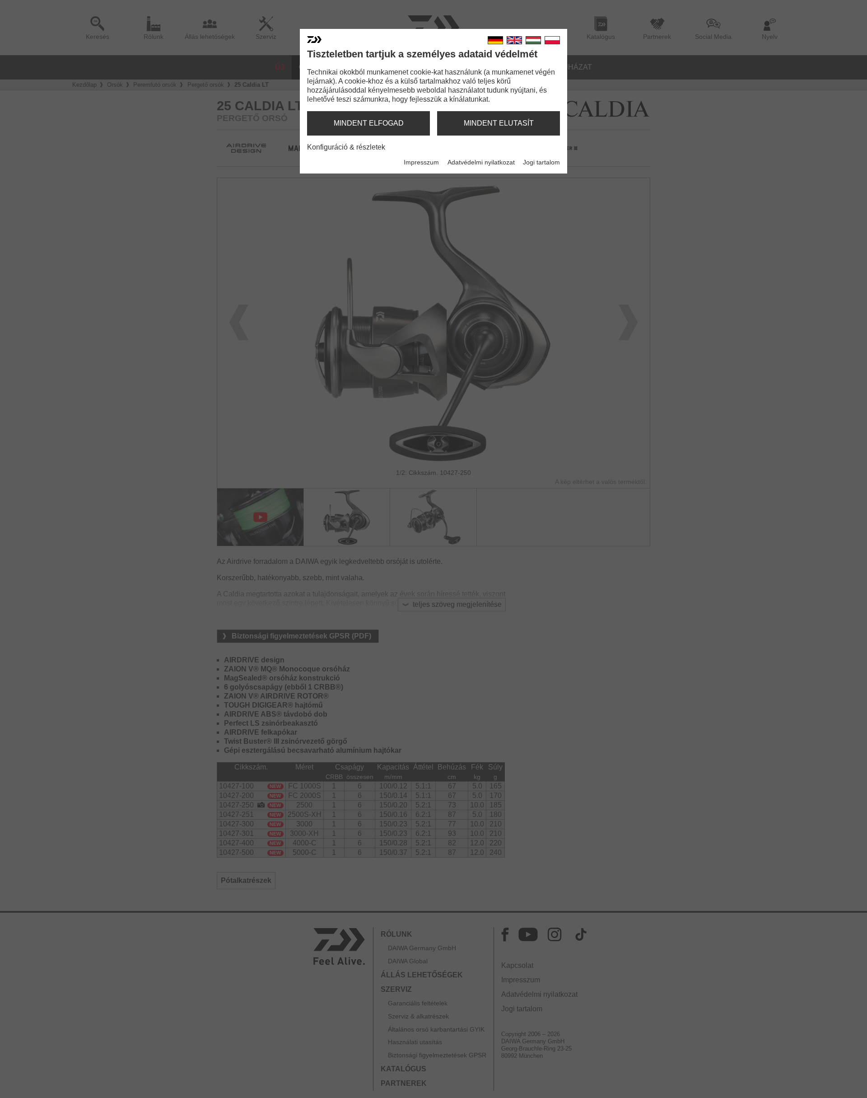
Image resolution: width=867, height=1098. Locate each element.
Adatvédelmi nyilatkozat (481, 162)
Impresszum (421, 162)
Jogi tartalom (541, 162)
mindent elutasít (499, 123)
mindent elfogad (369, 123)
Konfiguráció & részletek (346, 147)
